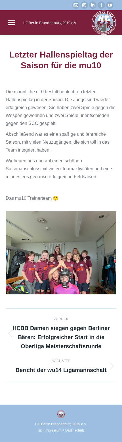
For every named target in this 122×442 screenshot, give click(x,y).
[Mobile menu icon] (11, 22)
